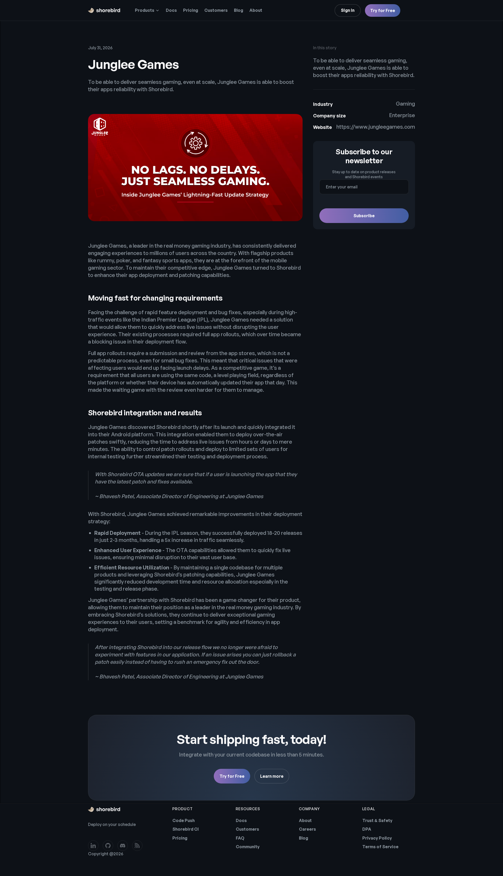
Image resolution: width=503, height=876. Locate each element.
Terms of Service (380, 846)
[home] (104, 10)
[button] (147, 10)
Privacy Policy (377, 838)
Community (248, 846)
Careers (307, 829)
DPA (366, 829)
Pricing (190, 10)
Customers (216, 10)
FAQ (240, 838)
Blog (238, 10)
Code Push (183, 820)
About (255, 10)
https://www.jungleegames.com (375, 126)
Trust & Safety (377, 820)
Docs (171, 10)
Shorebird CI (185, 829)
